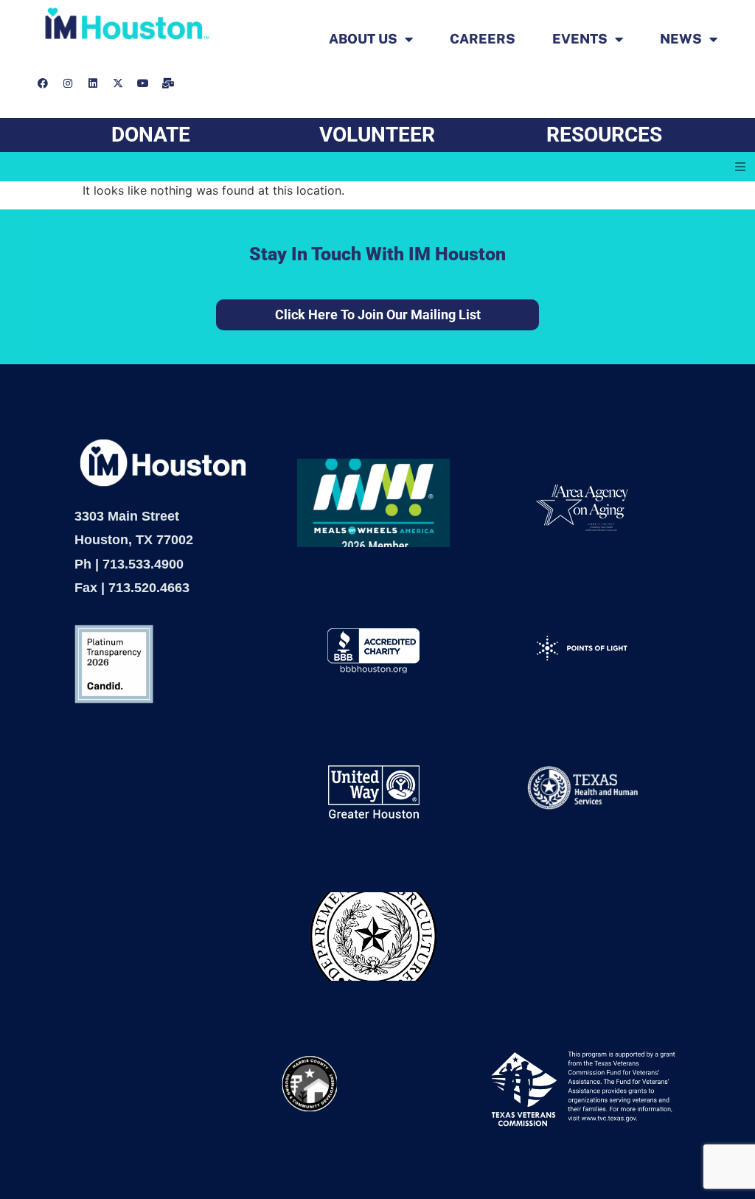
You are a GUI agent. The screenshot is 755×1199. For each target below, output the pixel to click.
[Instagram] (68, 83)
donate (150, 134)
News (681, 39)
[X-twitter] (118, 83)
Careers (482, 39)
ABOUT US (363, 39)
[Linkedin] (93, 83)
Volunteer (377, 134)
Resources (604, 134)
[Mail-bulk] (168, 83)
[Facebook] (43, 83)
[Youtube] (143, 83)
